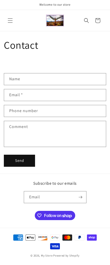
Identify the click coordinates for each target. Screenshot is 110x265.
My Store (47, 255)
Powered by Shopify (66, 255)
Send (19, 160)
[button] (10, 20)
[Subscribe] (80, 197)
